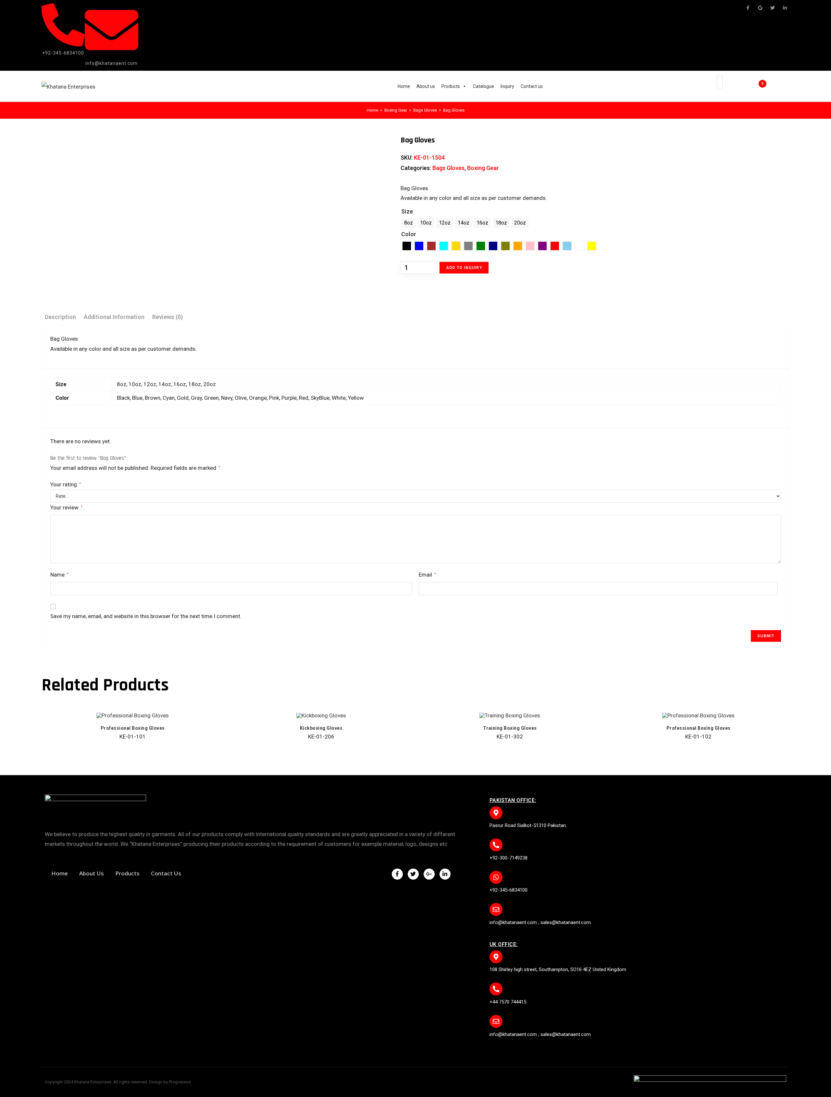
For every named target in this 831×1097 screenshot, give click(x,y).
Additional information (114, 316)
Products (450, 86)
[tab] (60, 317)
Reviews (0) (167, 316)
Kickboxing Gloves (321, 728)
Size (407, 211)
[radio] (408, 223)
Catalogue (483, 86)
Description (60, 316)
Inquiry (507, 86)
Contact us (532, 86)
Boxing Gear (395, 110)
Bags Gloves (425, 110)
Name (59, 574)
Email (427, 574)
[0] (753, 86)
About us (425, 86)
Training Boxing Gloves (510, 728)
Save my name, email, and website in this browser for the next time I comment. (146, 616)
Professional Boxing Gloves (133, 728)
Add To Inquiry (464, 267)
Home (404, 86)
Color (408, 234)
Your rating (65, 484)
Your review (66, 507)
